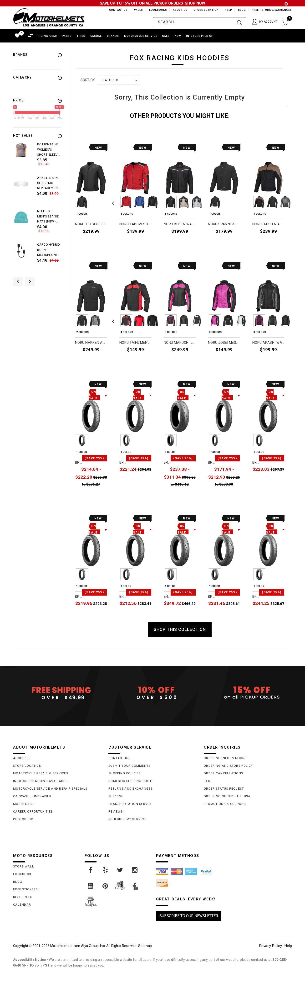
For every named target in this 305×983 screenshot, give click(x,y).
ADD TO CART (140, 480)
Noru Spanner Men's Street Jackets (224, 224)
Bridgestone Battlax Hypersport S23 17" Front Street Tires (211, 462)
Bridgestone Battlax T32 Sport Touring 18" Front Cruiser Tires (78, 597)
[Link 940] (135, 870)
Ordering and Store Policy (228, 765)
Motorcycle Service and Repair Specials (50, 788)
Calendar (22, 904)
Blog (242, 9)
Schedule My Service (127, 819)
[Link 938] (105, 870)
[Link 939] (120, 870)
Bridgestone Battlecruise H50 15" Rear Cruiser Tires (211, 597)
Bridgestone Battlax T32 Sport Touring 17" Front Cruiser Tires (122, 597)
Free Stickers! (26, 889)
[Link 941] (91, 886)
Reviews (115, 811)
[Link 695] (21, 251)
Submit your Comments (129, 765)
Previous (69, 202)
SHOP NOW (195, 3)
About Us (179, 9)
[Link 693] (21, 217)
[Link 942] (105, 886)
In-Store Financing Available (40, 781)
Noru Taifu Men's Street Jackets (135, 343)
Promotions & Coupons (225, 804)
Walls (137, 9)
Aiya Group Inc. (93, 946)
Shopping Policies (124, 773)
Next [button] (30, 281)
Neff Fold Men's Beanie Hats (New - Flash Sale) (48, 216)
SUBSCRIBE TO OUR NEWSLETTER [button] (188, 916)
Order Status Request (224, 788)
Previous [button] (18, 281)
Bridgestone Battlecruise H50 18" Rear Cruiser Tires (167, 597)
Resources (22, 897)
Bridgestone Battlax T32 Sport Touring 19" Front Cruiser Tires (255, 462)
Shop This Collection (180, 629)
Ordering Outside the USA (227, 796)
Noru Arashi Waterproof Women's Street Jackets (268, 343)
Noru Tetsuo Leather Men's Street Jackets (91, 224)
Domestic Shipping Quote (130, 781)
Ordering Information (224, 758)
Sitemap (145, 946)
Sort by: (88, 80)
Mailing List (24, 804)
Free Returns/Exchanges (272, 9)
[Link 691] (21, 184)
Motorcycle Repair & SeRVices (40, 773)
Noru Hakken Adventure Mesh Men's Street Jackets (268, 224)
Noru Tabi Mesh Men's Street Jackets (135, 224)
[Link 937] (91, 870)
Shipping (116, 796)
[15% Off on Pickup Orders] (248, 693)
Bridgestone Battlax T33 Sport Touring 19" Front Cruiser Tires (78, 462)
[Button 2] (239, 22)
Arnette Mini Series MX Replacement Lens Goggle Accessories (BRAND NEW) (48, 183)
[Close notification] (286, 4)
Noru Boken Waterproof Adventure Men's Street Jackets (180, 224)
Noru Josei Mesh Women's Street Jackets (224, 343)
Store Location (206, 9)
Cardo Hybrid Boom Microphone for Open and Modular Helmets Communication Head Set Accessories (49, 250)
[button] (264, 22)
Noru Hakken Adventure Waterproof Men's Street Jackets (91, 343)
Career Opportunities (33, 811)
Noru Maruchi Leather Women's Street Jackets (180, 343)
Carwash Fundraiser (32, 796)
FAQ (207, 781)
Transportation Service (130, 804)
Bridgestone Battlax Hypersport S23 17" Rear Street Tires (167, 462)
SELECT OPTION (94, 242)
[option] (37, 158)
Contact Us (116, 9)
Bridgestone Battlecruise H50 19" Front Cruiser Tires (255, 597)
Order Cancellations (223, 773)
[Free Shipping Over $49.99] (57, 693)
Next (166, 202)
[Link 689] (21, 150)
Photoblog (23, 819)
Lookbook (22, 874)
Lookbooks (157, 9)
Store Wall (23, 866)
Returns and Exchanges (130, 788)
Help (228, 9)
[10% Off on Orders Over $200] (152, 693)
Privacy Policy (270, 946)
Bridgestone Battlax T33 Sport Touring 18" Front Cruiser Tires (122, 462)
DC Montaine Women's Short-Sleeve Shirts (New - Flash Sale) (48, 150)
